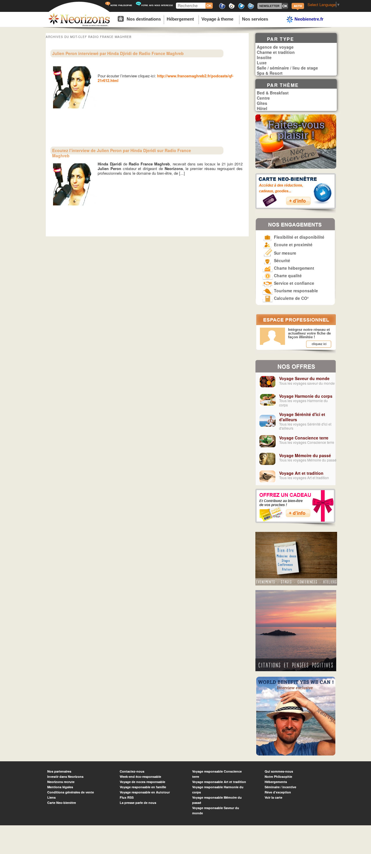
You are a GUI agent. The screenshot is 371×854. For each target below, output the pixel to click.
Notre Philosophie (278, 776)
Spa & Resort (270, 73)
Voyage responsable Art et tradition (219, 782)
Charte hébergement (293, 268)
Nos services (255, 19)
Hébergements (276, 782)
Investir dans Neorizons (65, 776)
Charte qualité (287, 275)
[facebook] (222, 8)
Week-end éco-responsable (140, 776)
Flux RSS (127, 797)
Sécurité (281, 260)
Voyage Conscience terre (303, 438)
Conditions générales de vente (70, 792)
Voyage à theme (217, 19)
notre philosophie (121, 5)
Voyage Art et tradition (301, 473)
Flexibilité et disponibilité (298, 237)
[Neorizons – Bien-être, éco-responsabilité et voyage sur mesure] (79, 25)
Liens (51, 797)
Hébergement (180, 19)
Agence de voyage (275, 47)
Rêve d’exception (278, 792)
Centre (263, 98)
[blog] (298, 9)
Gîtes (262, 103)
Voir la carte (273, 797)
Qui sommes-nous (279, 771)
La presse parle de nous (138, 802)
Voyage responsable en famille (143, 787)
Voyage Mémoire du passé (305, 455)
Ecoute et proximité (292, 244)
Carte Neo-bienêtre (61, 802)
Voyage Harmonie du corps (305, 396)
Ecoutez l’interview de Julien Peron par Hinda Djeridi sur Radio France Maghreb (121, 152)
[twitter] (241, 8)
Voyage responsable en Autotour (145, 792)
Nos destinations (144, 19)
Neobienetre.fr (308, 19)
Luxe (262, 62)
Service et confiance (293, 283)
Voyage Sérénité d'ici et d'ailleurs (302, 416)
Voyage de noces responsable (142, 782)
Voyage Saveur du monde (304, 378)
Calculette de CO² (291, 298)
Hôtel (262, 108)
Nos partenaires (59, 771)
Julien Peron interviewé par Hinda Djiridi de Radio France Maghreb (118, 53)
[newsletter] (272, 8)
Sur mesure (284, 253)
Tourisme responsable (295, 290)
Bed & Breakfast (273, 93)
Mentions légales (60, 787)
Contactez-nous (132, 771)
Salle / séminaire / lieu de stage (287, 68)
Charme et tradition (276, 52)
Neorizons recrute (60, 782)
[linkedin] (251, 8)
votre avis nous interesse (157, 5)
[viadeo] (232, 8)
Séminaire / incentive (280, 787)
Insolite (264, 57)
